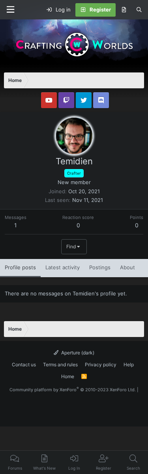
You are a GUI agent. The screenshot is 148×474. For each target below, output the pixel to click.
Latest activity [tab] (62, 267)
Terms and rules (60, 364)
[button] (10, 9)
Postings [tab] (100, 267)
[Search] (139, 10)
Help (129, 364)
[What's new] (124, 10)
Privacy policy (100, 364)
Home (67, 376)
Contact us (24, 364)
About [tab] (127, 267)
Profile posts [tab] (20, 267)
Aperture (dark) (77, 353)
